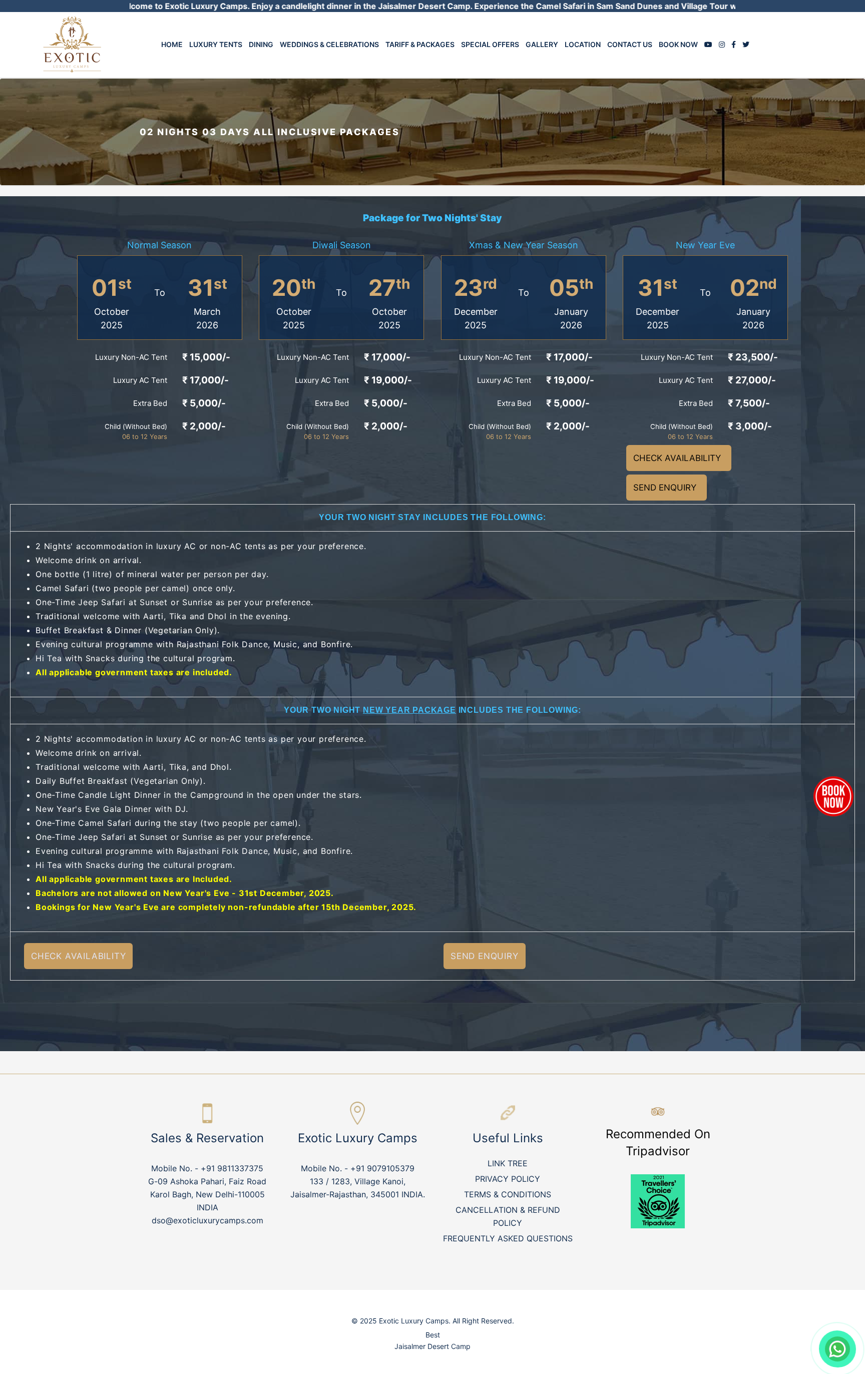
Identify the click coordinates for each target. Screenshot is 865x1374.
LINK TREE (508, 1163)
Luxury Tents (215, 44)
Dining (261, 44)
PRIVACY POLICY (507, 1179)
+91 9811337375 (232, 1168)
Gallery (542, 44)
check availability (677, 458)
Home (172, 44)
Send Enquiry (664, 488)
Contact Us (629, 44)
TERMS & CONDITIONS (507, 1194)
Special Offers (490, 44)
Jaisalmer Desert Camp (432, 1346)
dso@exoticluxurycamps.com (207, 1220)
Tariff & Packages (420, 44)
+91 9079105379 (382, 1168)
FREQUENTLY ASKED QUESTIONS (508, 1238)
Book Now (678, 44)
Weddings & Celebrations (329, 44)
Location (583, 44)
